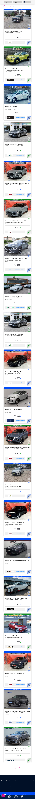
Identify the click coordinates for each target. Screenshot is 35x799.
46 (19, 768)
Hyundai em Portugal (6, 786)
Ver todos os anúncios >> (20, 42)
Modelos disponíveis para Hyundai (10, 780)
